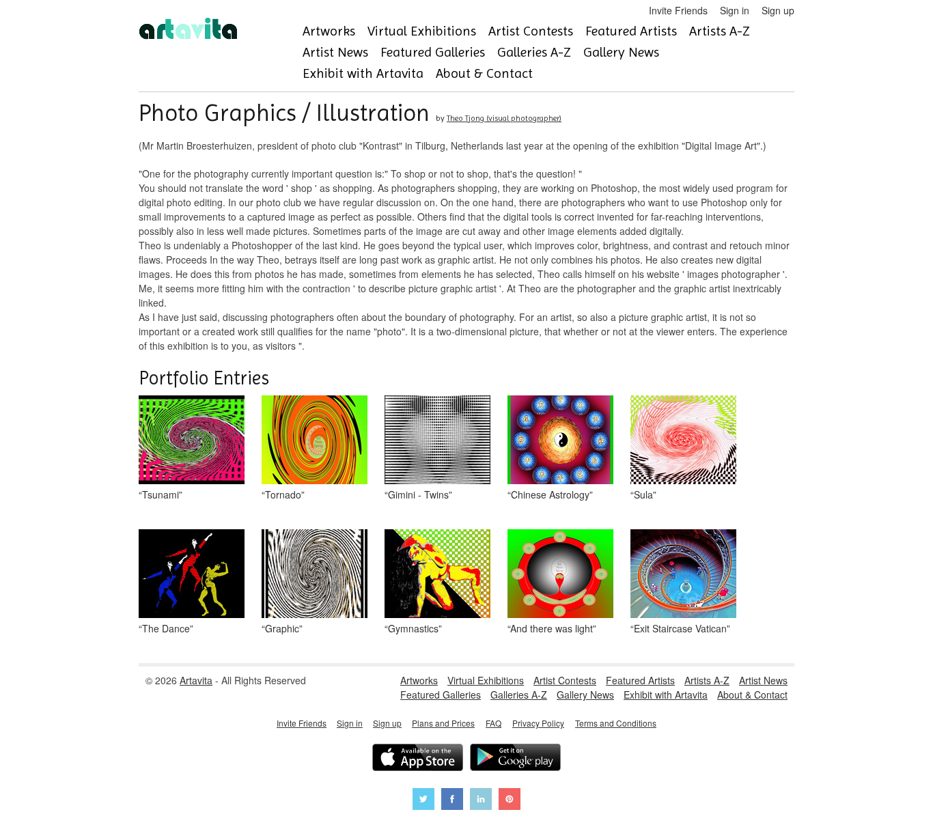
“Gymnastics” (413, 628)
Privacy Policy (538, 723)
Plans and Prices (443, 723)
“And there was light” (551, 628)
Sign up (778, 10)
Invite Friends (678, 10)
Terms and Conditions (615, 723)
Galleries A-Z (534, 52)
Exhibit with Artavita (363, 73)
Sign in (734, 10)
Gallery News (621, 52)
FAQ (493, 723)
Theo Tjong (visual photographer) (504, 118)
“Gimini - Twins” (418, 494)
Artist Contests (530, 31)
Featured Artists (631, 31)
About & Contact (484, 73)
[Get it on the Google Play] (515, 759)
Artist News (335, 52)
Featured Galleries (432, 52)
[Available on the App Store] (417, 759)
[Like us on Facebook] (452, 800)
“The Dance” (166, 628)
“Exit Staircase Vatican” (680, 628)
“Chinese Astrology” (550, 494)
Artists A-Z (719, 31)
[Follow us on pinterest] (509, 800)
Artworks (329, 31)
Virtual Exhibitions (421, 31)
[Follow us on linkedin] (481, 800)
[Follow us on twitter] (423, 800)
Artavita (196, 680)
